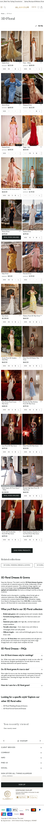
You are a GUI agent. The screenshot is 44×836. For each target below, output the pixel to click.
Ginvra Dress (5, 105)
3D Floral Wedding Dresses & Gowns (17, 565)
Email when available (11, 237)
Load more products (22, 550)
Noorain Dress (27, 273)
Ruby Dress (5, 273)
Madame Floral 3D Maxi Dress (31, 316)
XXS (25, 111)
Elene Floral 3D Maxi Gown (30, 446)
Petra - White (27, 63)
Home (2, 13)
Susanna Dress (27, 231)
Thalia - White (27, 189)
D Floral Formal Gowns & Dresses (15, 709)
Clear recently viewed (10, 728)
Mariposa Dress (27, 105)
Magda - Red (26, 147)
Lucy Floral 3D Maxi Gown (9, 446)
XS (9, 111)
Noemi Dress (6, 231)
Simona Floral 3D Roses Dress (10, 189)
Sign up (22, 785)
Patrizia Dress (6, 147)
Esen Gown (5, 316)
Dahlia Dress (5, 63)
